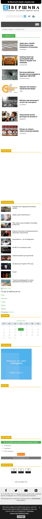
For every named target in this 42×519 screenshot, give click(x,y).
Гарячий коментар (24, 78)
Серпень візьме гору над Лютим (22, 255)
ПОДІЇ (21, 91)
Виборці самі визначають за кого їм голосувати (29, 101)
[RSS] (36, 491)
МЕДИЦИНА (23, 119)
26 (26, 335)
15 (4, 332)
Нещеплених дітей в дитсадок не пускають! (28, 116)
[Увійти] (29, 17)
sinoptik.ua (11, 312)
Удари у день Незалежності (21, 215)
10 (15, 329)
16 (9, 332)
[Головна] (21, 10)
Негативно (7, 448)
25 (21, 335)
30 (9, 338)
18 (21, 332)
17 (15, 332)
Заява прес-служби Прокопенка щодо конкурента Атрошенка (29, 45)
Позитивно (7, 445)
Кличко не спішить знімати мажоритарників (29, 130)
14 (38, 329)
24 (15, 335)
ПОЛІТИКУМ (23, 49)
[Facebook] (6, 491)
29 (4, 338)
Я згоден (21, 516)
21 (38, 332)
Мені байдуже (8, 451)
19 (26, 332)
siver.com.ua (36, 498)
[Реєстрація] (33, 17)
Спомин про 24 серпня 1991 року (22, 264)
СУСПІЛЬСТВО (23, 65)
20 (32, 332)
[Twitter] (16, 491)
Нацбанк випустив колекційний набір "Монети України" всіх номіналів (28, 59)
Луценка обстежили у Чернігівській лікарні (28, 88)
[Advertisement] (21, 175)
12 (26, 329)
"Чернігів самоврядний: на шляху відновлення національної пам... (23, 280)
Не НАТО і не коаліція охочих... (22, 247)
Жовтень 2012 (21, 320)
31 (15, 338)
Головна (4, 29)
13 (32, 329)
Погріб (14, 272)
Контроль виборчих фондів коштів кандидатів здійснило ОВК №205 (30, 74)
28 (38, 335)
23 (9, 335)
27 (32, 335)
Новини (11, 29)
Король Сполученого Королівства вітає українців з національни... (25, 231)
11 (21, 329)
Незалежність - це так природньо (23, 239)
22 (4, 335)
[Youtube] (26, 491)
